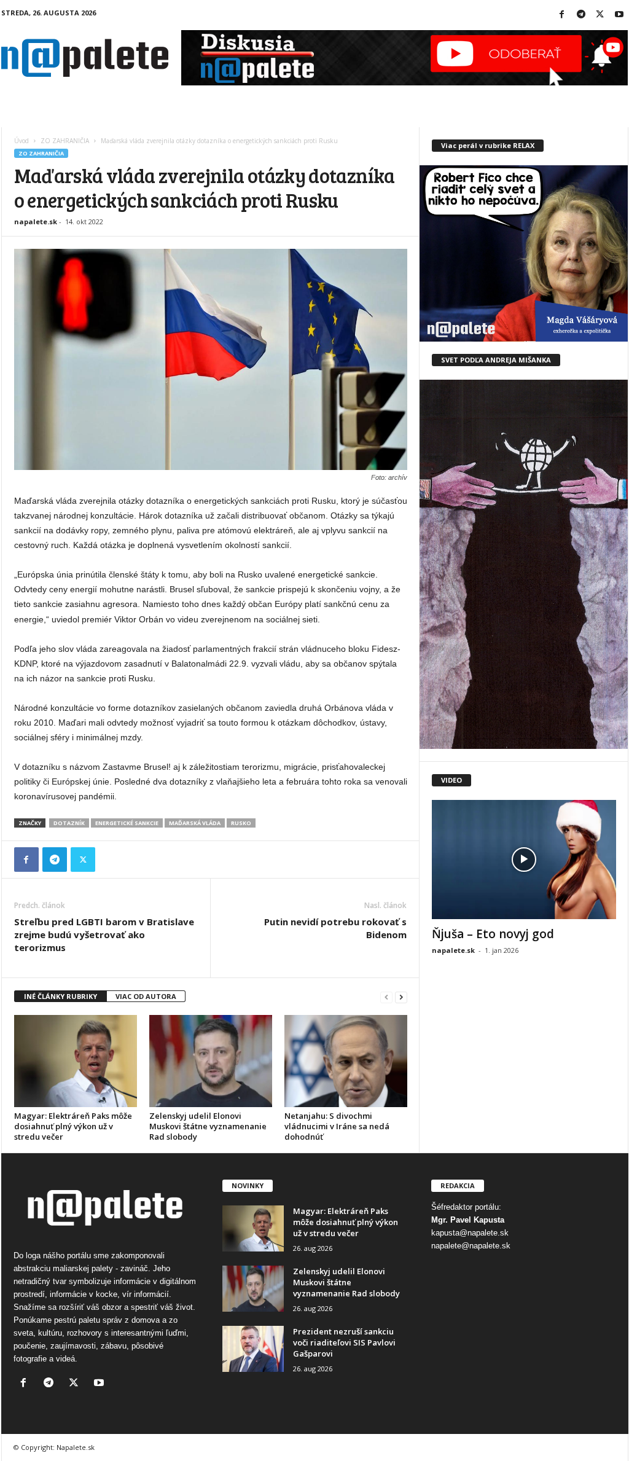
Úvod (21, 140)
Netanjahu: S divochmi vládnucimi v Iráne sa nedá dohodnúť (336, 1126)
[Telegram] (581, 15)
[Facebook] (562, 15)
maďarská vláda (195, 823)
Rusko (241, 823)
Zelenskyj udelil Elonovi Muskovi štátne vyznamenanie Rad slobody (208, 1126)
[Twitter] (600, 15)
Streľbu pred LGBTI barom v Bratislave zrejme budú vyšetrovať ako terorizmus (104, 934)
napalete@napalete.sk (470, 1245)
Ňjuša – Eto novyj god (493, 934)
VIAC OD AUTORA (145, 996)
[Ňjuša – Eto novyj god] (524, 859)
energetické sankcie (126, 823)
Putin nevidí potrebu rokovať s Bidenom (335, 928)
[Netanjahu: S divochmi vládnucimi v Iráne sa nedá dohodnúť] (345, 1061)
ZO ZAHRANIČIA (65, 140)
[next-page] (401, 996)
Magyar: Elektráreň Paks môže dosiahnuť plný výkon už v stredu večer (73, 1126)
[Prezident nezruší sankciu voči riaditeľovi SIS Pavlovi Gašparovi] (253, 1349)
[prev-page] (386, 996)
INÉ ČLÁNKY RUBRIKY (60, 996)
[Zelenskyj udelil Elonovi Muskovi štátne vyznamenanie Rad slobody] (210, 1061)
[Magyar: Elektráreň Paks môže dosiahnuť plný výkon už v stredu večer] (75, 1061)
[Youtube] (619, 15)
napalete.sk (35, 221)
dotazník (69, 823)
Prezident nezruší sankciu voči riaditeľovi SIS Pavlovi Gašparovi (344, 1342)
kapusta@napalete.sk (470, 1232)
